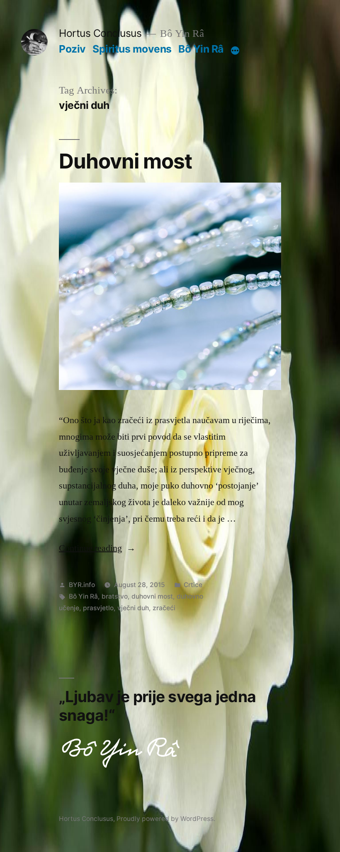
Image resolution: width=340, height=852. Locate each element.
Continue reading (97, 548)
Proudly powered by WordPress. (166, 819)
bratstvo (115, 596)
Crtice (193, 585)
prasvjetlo (98, 608)
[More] (235, 50)
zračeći (164, 608)
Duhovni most (125, 161)
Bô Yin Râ (200, 49)
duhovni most (152, 596)
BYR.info (82, 585)
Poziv (72, 49)
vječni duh (133, 608)
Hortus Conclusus (100, 33)
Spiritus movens (132, 49)
